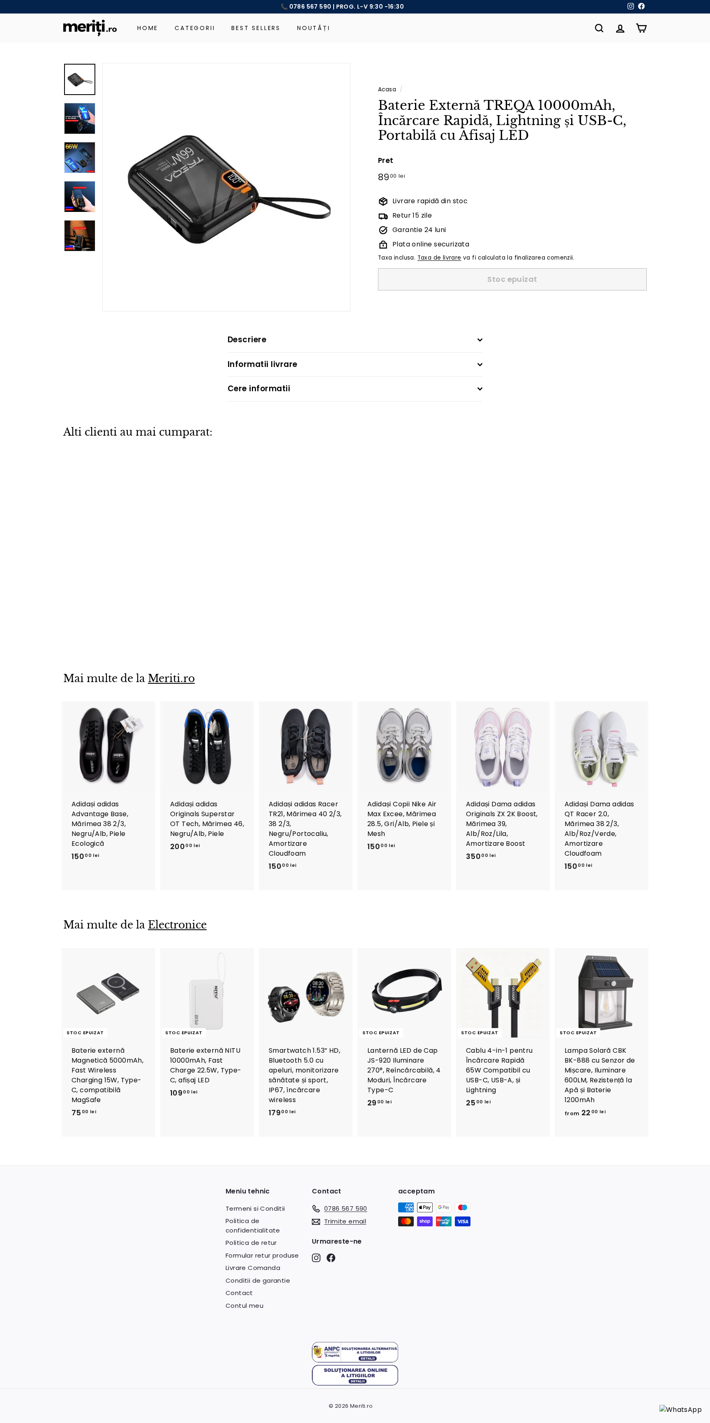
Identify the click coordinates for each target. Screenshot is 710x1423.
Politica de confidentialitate (253, 1225)
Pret (386, 161)
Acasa (387, 89)
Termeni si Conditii (255, 1208)
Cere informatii (259, 388)
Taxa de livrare (439, 258)
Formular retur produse (262, 1255)
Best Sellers (256, 28)
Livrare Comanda (253, 1267)
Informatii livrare (262, 364)
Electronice (177, 925)
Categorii (195, 28)
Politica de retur (251, 1242)
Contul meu (244, 1305)
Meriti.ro (171, 678)
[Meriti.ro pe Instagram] (316, 1257)
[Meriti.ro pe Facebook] (331, 1257)
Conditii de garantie (258, 1280)
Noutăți (313, 28)
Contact (239, 1292)
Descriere (247, 339)
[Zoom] (226, 187)
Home (147, 28)
